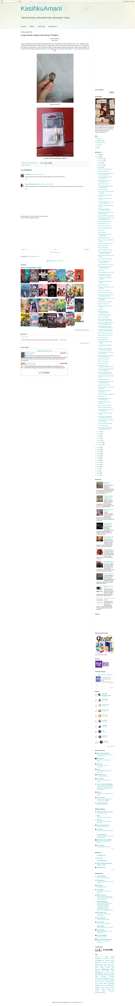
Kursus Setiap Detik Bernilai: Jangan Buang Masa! (105, 252)
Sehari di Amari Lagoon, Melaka (104, 817)
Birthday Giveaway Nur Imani (108, 510)
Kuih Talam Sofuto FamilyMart (103, 923)
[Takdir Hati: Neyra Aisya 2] (43, 296)
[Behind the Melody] (25, 297)
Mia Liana (99, 820)
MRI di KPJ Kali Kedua (103, 361)
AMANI (98, 146)
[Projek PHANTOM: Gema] (70, 298)
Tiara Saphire (100, 778)
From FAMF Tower (101, 912)
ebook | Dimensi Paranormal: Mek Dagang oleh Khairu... (105, 417)
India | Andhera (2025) (103, 184)
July (99, 431)
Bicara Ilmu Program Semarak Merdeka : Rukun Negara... (105, 330)
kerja (103, 992)
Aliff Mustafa (29, 354)
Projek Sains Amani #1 (103, 317)
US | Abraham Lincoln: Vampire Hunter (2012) (105, 420)
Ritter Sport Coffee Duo (103, 171)
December (101, 158)
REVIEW (98, 138)
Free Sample (105, 960)
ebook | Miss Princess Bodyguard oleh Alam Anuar (105, 366)
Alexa (102, 956)
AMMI (98, 816)
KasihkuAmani (41, 8)
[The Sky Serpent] (43, 311)
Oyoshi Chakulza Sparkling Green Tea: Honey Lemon (105, 320)
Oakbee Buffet (110, 974)
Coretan (98, 960)
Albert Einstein (63, 340)
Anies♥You (100, 764)
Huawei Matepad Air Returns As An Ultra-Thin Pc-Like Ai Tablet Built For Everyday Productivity (105, 898)
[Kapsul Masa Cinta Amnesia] (79, 296)
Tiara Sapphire (101, 845)
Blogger (81, 1002)
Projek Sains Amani (103, 337)
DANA (98, 769)
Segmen (112, 987)
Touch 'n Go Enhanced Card (105, 228)
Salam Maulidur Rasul (102, 887)
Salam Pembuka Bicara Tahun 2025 (105, 927)
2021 (98, 453)
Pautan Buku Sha (102, 396)
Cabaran (105, 958)
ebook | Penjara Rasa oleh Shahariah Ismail (104, 181)
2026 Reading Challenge (105, 674)
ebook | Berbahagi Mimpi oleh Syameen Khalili (105, 186)
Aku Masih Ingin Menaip (102, 804)
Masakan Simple (109, 971)
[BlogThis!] (46, 163)
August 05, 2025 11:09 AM (46, 184)
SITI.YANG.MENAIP (102, 935)
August (100, 167)
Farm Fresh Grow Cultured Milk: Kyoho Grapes (106, 353)
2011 (98, 475)
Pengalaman (98, 978)
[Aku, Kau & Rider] (70, 325)
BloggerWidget (110, 746)
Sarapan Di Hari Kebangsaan (103, 877)
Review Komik (104, 985)
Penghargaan (106, 978)
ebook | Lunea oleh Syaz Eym (105, 243)
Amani (107, 956)
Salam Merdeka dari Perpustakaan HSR (103, 312)
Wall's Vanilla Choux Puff (104, 225)
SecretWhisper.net (102, 834)
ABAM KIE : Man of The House (105, 811)
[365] (43, 280)
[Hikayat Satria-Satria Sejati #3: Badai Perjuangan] (61, 327)
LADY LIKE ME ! (101, 797)
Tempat (97, 989)
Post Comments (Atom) (33, 256)
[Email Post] (41, 162)
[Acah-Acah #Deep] (34, 282)
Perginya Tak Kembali (107, 483)
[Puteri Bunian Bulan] (25, 282)
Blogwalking (98, 958)
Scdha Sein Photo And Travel (104, 939)
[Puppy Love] (70, 312)
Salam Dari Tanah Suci (102, 936)
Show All (112, 848)
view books (111, 687)
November (101, 161)
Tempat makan (106, 989)
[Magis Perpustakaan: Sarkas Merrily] (25, 312)
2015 (98, 466)
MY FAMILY (99, 144)
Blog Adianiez (100, 926)
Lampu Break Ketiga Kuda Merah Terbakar (104, 399)
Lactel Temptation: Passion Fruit (106, 272)
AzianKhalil (28, 174)
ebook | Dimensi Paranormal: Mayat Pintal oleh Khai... (105, 428)
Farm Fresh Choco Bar (103, 303)
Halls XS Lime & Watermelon (105, 292)
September (101, 165)
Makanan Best (108, 969)
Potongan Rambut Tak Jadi (104, 407)
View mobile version (55, 252)
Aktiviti (97, 956)
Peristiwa (100, 979)
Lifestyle (108, 967)
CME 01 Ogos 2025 (103, 425)
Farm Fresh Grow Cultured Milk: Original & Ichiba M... (106, 382)
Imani (101, 964)
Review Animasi (104, 981)
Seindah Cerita (101, 880)
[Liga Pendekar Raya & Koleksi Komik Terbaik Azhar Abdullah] (25, 326)
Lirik (113, 967)
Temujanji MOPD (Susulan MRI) (106, 216)
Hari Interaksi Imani (102, 363)
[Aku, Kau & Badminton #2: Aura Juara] (70, 281)
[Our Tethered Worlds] (34, 326)
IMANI (97, 148)
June (99, 434)
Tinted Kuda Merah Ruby (104, 237)
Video (103, 991)
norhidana (104, 725)
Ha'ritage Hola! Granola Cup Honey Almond (105, 235)
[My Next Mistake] (43, 327)
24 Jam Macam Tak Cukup (103, 776)
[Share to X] (48, 163)
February (100, 442)
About (32, 26)
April (99, 438)
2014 (98, 468)
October (100, 163)
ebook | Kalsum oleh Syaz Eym (105, 264)
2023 (98, 449)
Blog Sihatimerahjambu (103, 753)
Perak (96, 979)
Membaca (99, 973)
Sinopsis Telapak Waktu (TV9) (103, 846)
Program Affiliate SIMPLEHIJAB (108, 524)
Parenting (111, 976)
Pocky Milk (100, 309)
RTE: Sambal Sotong (103, 247)
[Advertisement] (55, 234)
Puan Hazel (105, 715)
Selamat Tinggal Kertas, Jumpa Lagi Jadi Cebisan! (105, 202)
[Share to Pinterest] (51, 163)
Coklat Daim (101, 230)
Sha (102, 677)
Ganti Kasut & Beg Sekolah (104, 169)
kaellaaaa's (100, 829)
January (100, 444)
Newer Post (24, 249)
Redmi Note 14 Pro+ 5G (104, 223)
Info (109, 964)
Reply (26, 179)
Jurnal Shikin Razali (102, 901)
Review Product (105, 987)
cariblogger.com (101, 855)
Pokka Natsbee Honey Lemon (105, 333)
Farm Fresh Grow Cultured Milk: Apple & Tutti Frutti (106, 369)
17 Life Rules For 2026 (102, 813)
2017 (98, 462)
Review (97, 981)
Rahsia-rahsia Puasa (30, 363)
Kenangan (100, 966)
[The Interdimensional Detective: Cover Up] (61, 311)
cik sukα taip (100, 922)
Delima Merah (107, 549)
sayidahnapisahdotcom (103, 825)
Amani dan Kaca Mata (103, 359)
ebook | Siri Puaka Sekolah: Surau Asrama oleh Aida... (105, 349)
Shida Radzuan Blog (102, 803)
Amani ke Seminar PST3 (104, 385)
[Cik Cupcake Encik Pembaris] (52, 311)
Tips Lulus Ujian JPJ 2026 (103, 826)
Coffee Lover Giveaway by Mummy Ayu (104, 391)
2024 (98, 447)
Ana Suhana (100, 889)
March (99, 440)
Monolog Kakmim (101, 774)
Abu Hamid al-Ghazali (31, 364)
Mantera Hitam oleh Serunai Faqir (109, 537)
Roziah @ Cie (105, 710)
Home (23, 26)
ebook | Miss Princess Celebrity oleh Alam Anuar (105, 410)
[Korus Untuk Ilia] (79, 281)
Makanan (97, 969)
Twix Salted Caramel (109, 574)
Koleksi (105, 966)
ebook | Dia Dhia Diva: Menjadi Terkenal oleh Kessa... (105, 356)
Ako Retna (104, 720)
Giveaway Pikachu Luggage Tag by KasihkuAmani (108, 497)
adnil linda (104, 736)
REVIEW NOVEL (100, 140)
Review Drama (103, 983)
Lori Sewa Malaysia (102, 860)
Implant (105, 964)
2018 (98, 460)
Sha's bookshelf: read (31, 268)
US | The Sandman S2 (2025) (105, 259)
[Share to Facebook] (50, 163)
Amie (103, 731)
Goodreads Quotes (85, 343)
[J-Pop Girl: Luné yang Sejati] (34, 297)
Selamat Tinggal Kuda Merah (105, 249)
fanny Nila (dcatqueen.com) (32, 184)
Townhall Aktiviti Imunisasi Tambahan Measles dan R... (105, 327)
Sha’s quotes (24, 337)
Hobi (97, 964)
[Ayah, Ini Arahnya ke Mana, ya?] (52, 296)
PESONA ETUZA (101, 867)
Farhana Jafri (105, 704)
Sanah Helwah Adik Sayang (103, 919)
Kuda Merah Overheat (103, 379)
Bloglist (112, 956)
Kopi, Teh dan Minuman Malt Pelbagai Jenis (105, 177)
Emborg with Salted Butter (104, 315)
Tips (113, 989)
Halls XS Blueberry (102, 189)
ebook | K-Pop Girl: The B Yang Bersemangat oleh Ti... (105, 174)
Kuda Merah (27, 165)
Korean (109, 966)
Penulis (112, 978)
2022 (98, 451)
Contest (112, 958)
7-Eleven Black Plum (103, 339)
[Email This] (44, 163)
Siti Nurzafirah (100, 930)
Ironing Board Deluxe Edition (105, 301)
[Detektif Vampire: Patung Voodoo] (52, 327)
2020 (98, 456)
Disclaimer (52, 26)
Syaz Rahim (105, 699)
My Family (98, 974)
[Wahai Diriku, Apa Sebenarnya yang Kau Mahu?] (61, 281)
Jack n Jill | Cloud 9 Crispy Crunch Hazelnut (104, 261)
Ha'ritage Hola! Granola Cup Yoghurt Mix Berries (105, 267)
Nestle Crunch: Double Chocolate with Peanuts (104, 209)
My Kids (104, 974)
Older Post (86, 249)
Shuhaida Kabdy (101, 918)
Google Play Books (108, 962)
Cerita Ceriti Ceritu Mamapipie (105, 784)
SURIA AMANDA (101, 876)
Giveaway (111, 960)
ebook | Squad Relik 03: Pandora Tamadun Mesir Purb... (106, 218)
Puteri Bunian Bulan (30, 353)
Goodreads (98, 962)
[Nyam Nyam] (79, 321)
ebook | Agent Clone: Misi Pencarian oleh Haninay (104, 275)
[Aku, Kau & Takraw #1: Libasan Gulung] (52, 282)
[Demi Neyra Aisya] (61, 296)
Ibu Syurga (100, 858)
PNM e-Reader (100, 976)
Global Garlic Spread (103, 285)
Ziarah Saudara (102, 232)
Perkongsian (107, 979)
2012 (98, 473)
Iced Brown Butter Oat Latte (104, 221)
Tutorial (97, 991)
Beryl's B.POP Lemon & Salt (105, 335)
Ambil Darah (101, 270)
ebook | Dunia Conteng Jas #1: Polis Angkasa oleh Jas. (105, 295)
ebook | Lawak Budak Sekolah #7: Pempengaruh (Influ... (105, 323)
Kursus (102, 967)
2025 (98, 156)
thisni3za (106, 741)
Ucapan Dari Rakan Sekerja (105, 423)
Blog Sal (99, 792)
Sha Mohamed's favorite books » (82, 330)
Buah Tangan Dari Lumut (104, 290)
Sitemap (41, 26)
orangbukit (100, 885)
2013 (98, 471)
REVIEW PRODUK (101, 142)
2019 (98, 458)
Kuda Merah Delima (103, 245)
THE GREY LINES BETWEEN (104, 840)
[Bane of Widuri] (79, 311)
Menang (106, 973)
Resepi (112, 979)
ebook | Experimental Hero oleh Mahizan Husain (106, 213)
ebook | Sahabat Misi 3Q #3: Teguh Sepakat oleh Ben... (105, 373)
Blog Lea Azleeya (101, 895)
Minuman (111, 973)
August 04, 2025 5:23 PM (38, 174)
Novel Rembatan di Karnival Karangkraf (109, 562)
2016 (98, 464)
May (99, 436)
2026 (98, 154)
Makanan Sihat (99, 971)
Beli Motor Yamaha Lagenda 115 (106, 394)
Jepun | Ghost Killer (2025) (104, 405)
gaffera (70, 1002)
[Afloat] (34, 312)
